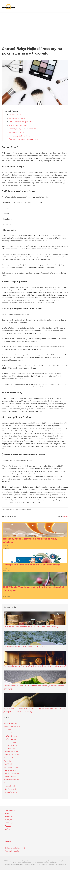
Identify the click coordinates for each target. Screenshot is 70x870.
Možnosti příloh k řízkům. (20, 136)
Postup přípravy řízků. (18, 125)
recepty (65, 516)
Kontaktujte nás (25, 510)
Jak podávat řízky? (17, 132)
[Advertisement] (35, 33)
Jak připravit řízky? (17, 118)
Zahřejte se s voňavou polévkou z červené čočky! (31, 564)
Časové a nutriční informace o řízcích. (25, 139)
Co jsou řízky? (15, 115)
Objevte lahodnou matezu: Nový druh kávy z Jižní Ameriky (31, 627)
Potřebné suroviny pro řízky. (21, 122)
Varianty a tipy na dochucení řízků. (24, 129)
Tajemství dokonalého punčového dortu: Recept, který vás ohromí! (35, 666)
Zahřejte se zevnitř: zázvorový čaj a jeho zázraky (25, 646)
